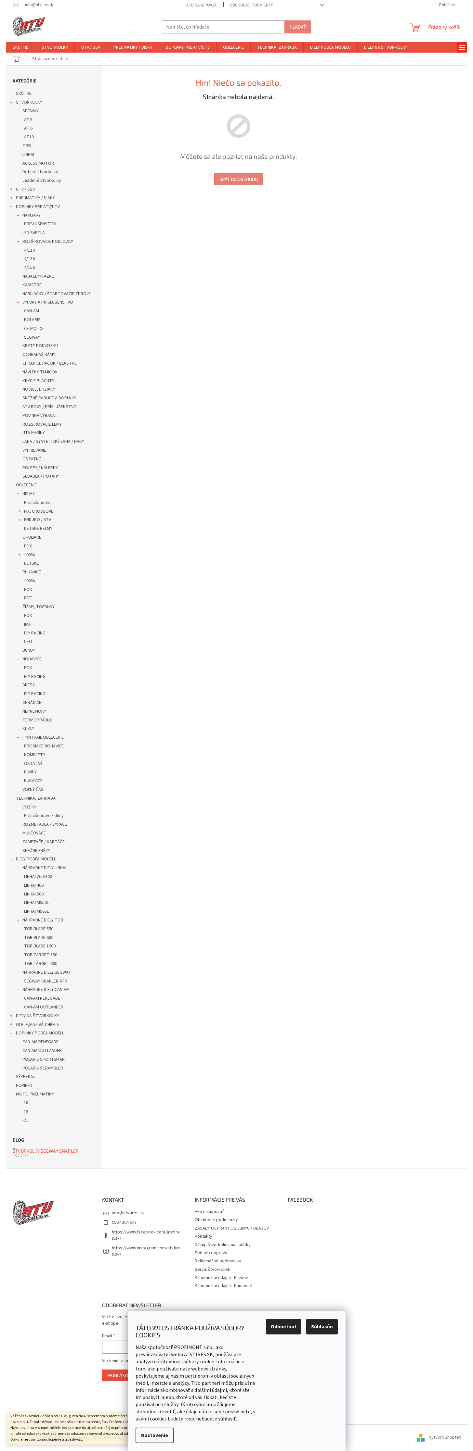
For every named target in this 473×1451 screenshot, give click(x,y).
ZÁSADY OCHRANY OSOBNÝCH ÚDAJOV (232, 1228)
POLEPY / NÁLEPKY (40, 468)
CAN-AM (31, 311)
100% (29, 555)
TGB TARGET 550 (40, 955)
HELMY (28, 494)
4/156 (29, 267)
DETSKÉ (31, 563)
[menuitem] (20, 47)
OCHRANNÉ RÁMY (38, 354)
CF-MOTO (33, 328)
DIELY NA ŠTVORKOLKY (37, 1016)
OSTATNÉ (31, 459)
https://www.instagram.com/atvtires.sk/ (146, 1251)
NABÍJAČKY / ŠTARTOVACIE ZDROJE (56, 294)
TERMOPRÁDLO (37, 720)
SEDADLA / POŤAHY (40, 476)
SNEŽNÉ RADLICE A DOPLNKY (49, 398)
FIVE (28, 598)
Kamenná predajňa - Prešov (221, 1277)
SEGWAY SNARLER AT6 (45, 981)
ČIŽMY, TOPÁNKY (38, 607)
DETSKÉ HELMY (38, 528)
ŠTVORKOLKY (29, 102)
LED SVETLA (33, 233)
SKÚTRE (24, 93)
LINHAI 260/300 (38, 876)
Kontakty (203, 1236)
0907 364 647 (124, 1222)
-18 (25, 1103)
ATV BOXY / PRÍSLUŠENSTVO (49, 407)
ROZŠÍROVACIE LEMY (42, 424)
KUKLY (28, 728)
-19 (25, 1111)
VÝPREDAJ (25, 1076)
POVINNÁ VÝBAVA (38, 415)
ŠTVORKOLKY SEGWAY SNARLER (46, 1150)
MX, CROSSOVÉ (38, 511)
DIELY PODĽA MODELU (36, 859)
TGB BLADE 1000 (40, 946)
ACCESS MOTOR (38, 163)
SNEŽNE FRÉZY (36, 850)
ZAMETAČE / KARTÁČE (43, 842)
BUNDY (28, 650)
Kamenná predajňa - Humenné (223, 1285)
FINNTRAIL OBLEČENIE (43, 737)
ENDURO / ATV (37, 520)
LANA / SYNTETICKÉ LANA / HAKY (53, 441)
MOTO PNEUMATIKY (35, 1094)
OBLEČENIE (26, 485)
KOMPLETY (34, 755)
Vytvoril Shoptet (445, 1437)
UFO (28, 641)
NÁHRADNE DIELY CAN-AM (46, 989)
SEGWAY (30, 111)
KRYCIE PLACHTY (38, 381)
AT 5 (28, 120)
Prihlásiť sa (121, 1375)
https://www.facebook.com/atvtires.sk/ (146, 1235)
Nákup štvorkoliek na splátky (223, 1245)
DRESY (28, 685)
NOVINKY (24, 1085)
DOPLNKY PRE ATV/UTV (38, 207)
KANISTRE (32, 285)
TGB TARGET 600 (40, 963)
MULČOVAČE (34, 833)
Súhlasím (322, 1326)
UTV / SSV (25, 189)
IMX (27, 624)
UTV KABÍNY (33, 433)
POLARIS (32, 320)
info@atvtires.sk (128, 1213)
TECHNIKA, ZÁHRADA (36, 798)
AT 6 (28, 128)
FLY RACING (35, 633)
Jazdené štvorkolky (41, 180)
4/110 (29, 250)
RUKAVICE (31, 572)
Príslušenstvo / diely (44, 815)
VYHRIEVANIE (34, 450)
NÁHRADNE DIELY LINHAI (44, 868)
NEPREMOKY (34, 711)
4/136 (29, 259)
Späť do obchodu (238, 179)
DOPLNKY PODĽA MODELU (40, 1033)
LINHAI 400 (34, 885)
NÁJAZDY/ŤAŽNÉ (38, 276)
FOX (28, 546)
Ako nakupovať (201, 5)
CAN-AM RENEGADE (42, 998)
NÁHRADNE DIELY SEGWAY (46, 972)
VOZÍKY (29, 807)
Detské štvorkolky (40, 172)
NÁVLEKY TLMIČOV (39, 372)
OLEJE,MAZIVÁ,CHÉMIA (37, 1024)
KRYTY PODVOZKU (40, 346)
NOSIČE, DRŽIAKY (38, 389)
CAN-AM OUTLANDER (43, 1007)
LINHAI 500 (34, 894)
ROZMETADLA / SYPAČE (44, 824)
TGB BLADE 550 (38, 929)
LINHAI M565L (36, 911)
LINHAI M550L (36, 902)
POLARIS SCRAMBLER (42, 1068)
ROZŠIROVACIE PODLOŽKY (47, 241)
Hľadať (298, 27)
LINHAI (28, 154)
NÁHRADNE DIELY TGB (42, 920)
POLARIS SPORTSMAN (43, 1059)
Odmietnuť (283, 1326)
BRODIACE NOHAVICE (44, 746)
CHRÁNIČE (31, 702)
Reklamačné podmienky (218, 1261)
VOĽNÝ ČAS (33, 789)
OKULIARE (31, 537)
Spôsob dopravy (211, 1253)
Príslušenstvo (37, 502)
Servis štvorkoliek (212, 1269)
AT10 (29, 137)
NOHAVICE (32, 659)
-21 (25, 1120)
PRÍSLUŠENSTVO (40, 224)
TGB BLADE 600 (38, 937)
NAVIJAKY (31, 215)
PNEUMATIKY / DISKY (35, 198)
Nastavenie (154, 1435)
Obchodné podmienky (251, 5)
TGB (26, 146)
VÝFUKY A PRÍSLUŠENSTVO (47, 302)
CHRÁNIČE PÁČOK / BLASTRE (49, 363)
